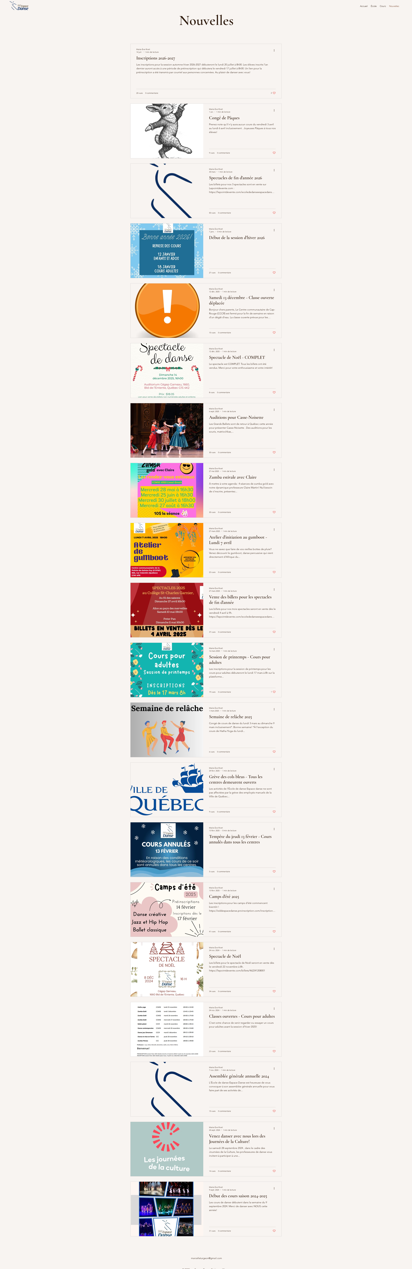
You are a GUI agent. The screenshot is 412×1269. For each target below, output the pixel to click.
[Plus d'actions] (275, 50)
